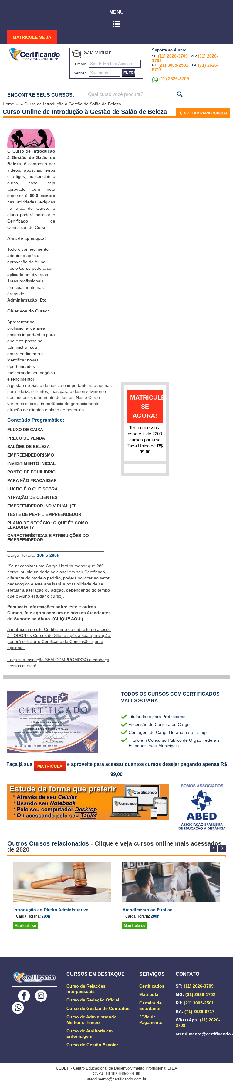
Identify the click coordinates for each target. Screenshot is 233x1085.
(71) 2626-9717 (199, 1011)
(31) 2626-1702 (200, 994)
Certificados (151, 986)
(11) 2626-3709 (173, 56)
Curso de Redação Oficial (92, 1000)
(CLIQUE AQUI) (67, 618)
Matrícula (148, 994)
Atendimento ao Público (148, 909)
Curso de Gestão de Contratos (98, 1008)
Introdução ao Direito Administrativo (51, 909)
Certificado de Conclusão (66, 641)
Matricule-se (25, 926)
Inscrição (35, 659)
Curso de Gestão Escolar (92, 1044)
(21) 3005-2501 (172, 65)
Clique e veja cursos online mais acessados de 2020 (114, 846)
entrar (129, 73)
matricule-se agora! (146, 406)
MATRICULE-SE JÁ (32, 37)
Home (9, 103)
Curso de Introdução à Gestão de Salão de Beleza (72, 103)
